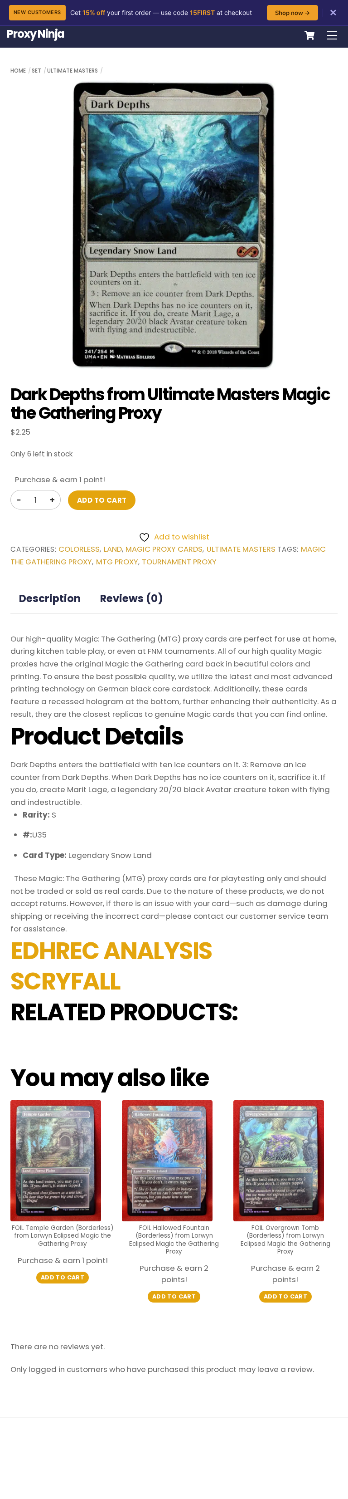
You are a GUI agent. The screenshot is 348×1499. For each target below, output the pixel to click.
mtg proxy (117, 562)
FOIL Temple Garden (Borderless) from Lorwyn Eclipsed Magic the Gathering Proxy (62, 1236)
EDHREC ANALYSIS (111, 951)
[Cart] (309, 35)
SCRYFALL (65, 981)
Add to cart (102, 500)
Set (36, 70)
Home (18, 70)
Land (113, 549)
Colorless (79, 549)
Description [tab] (50, 598)
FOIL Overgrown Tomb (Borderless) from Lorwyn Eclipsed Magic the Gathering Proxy (285, 1240)
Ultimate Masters (72, 70)
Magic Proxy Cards (164, 549)
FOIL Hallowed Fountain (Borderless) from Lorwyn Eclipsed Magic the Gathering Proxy (174, 1240)
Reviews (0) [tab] (131, 598)
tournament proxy (179, 562)
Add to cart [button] (62, 1277)
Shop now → (292, 12)
